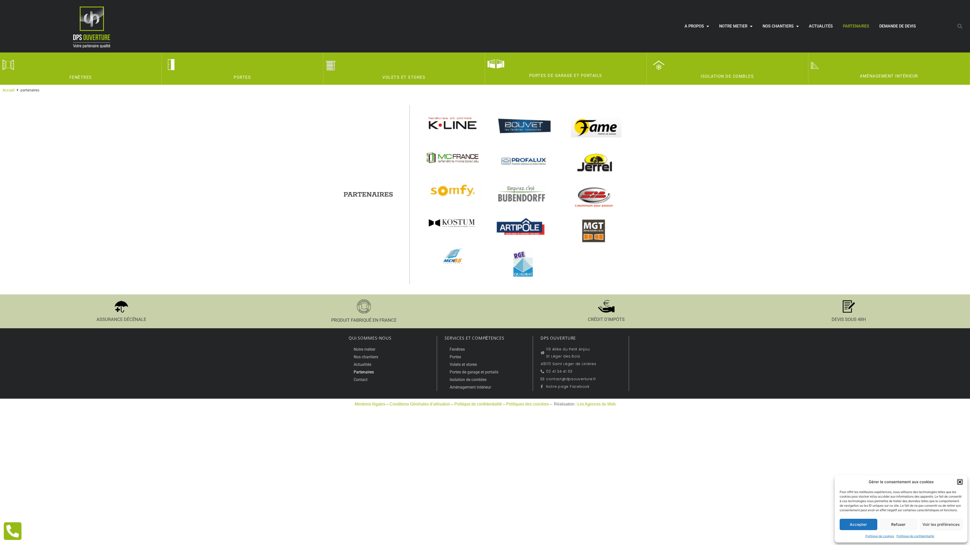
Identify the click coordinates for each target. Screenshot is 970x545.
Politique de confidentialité (915, 536)
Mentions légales (370, 404)
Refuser (898, 524)
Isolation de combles (727, 76)
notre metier (733, 26)
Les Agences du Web (596, 404)
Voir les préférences (941, 524)
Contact (361, 379)
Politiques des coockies (527, 404)
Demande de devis (897, 26)
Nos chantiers (778, 26)
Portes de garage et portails (565, 75)
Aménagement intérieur (889, 76)
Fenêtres (80, 77)
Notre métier (364, 349)
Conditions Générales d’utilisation (420, 404)
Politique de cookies (879, 536)
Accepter (858, 524)
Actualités (821, 26)
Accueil (8, 90)
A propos (694, 26)
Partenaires (856, 26)
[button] (959, 481)
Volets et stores (403, 77)
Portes (242, 77)
